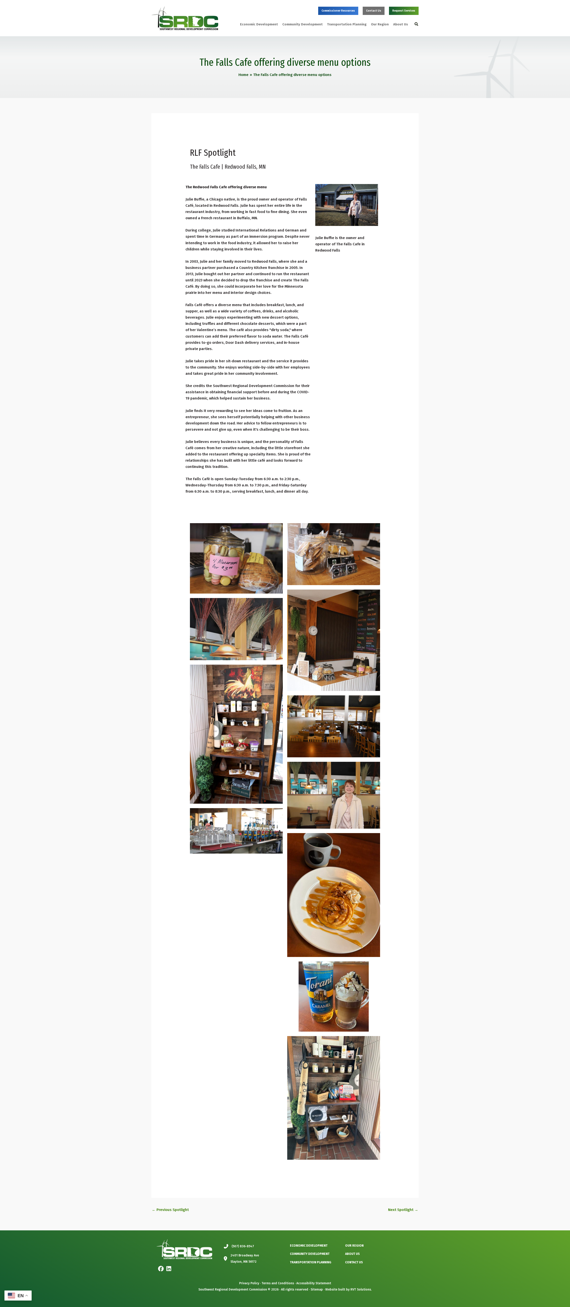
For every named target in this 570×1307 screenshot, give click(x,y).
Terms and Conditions (278, 1283)
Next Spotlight (403, 1209)
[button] (338, 11)
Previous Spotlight (170, 1209)
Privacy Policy (249, 1283)
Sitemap (317, 1289)
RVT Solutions (360, 1289)
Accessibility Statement (313, 1283)
